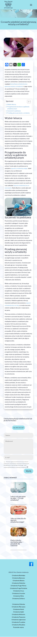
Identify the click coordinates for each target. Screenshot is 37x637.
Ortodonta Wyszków (18, 625)
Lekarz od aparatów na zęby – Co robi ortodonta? (18, 498)
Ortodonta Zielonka (18, 604)
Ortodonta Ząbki (18, 612)
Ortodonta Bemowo (18, 578)
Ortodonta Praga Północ (18, 585)
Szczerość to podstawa (14, 111)
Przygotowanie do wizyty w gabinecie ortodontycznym (18, 108)
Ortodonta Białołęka (18, 575)
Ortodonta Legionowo (19, 619)
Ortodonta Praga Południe (18, 588)
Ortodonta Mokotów (18, 583)
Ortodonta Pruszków (18, 622)
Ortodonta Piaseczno (18, 617)
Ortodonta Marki (18, 609)
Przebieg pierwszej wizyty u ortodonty (18, 113)
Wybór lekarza (11, 104)
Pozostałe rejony (18, 627)
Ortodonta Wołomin (18, 614)
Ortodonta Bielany (18, 580)
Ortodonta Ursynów (18, 593)
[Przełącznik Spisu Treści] (27, 101)
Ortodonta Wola (18, 596)
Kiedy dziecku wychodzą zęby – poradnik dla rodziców (16, 543)
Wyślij (28, 471)
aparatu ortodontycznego (19, 168)
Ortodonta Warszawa (18, 607)
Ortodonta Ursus (18, 591)
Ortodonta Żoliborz (18, 598)
